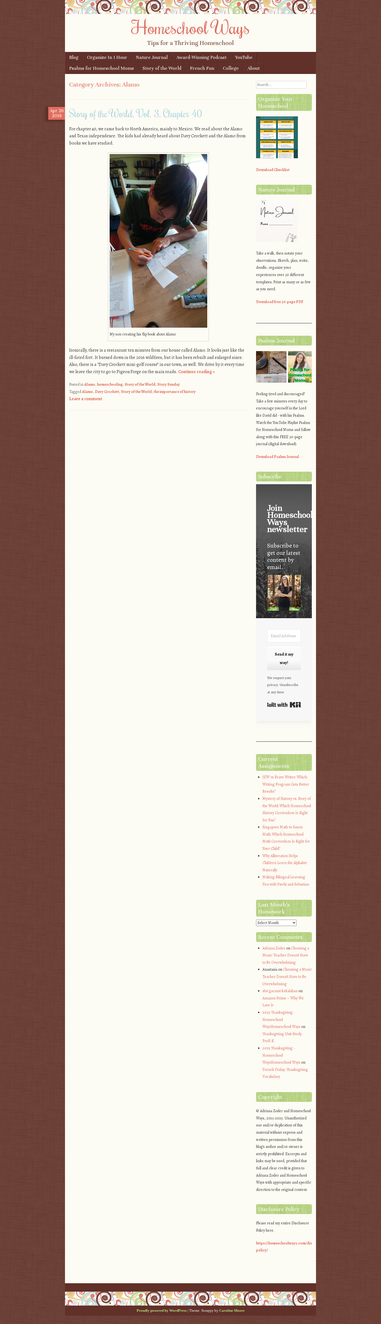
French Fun (202, 68)
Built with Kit (284, 705)
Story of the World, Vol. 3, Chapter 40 (135, 113)
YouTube (243, 57)
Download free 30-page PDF (279, 301)
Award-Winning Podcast (201, 57)
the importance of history (175, 391)
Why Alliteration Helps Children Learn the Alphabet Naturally (284, 863)
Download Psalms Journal (277, 456)
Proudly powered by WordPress (162, 1310)
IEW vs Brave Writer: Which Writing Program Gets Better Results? (285, 784)
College (231, 68)
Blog (73, 57)
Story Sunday (168, 384)
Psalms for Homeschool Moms (101, 68)
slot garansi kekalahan (280, 991)
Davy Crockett (107, 391)
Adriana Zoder (273, 948)
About (253, 68)
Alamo (89, 384)
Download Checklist (273, 169)
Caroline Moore (232, 1310)
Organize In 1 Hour (107, 57)
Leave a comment (85, 399)
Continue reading (196, 372)
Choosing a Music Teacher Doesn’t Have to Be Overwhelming (285, 955)
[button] (284, 594)
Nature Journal (152, 57)
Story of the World (162, 68)
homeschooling (110, 384)
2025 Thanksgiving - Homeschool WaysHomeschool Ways (281, 1019)
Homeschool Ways (190, 27)
